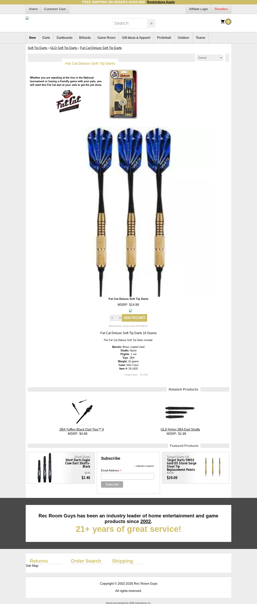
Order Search (86, 561)
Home (33, 9)
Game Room (106, 37)
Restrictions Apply (161, 2)
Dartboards (64, 37)
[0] (222, 23)
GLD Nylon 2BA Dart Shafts (180, 429)
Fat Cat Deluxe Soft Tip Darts (128, 298)
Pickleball (164, 37)
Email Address (111, 470)
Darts (46, 37)
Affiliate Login (198, 9)
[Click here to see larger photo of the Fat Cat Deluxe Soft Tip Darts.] (128, 128)
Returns (39, 561)
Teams (200, 37)
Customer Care (55, 9)
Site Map (32, 565)
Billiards (85, 37)
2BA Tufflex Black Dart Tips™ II (81, 429)
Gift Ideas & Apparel (136, 37)
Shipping (122, 561)
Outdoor (183, 37)
